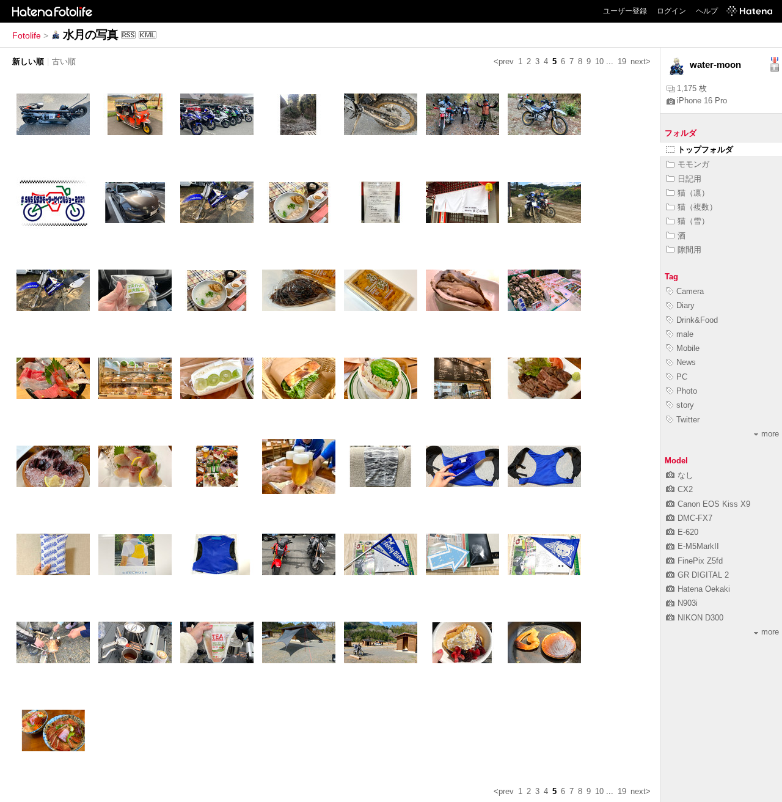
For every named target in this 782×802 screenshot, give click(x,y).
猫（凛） (693, 192)
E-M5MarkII (698, 546)
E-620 (688, 532)
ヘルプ (707, 11)
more (770, 433)
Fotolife (26, 35)
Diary (685, 305)
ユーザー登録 (625, 11)
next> (640, 61)
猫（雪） (693, 221)
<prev (504, 61)
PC (681, 376)
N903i (688, 603)
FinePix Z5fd (700, 560)
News (686, 362)
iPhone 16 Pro (702, 100)
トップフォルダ (705, 149)
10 (599, 61)
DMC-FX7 (695, 518)
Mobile (688, 348)
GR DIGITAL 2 (703, 574)
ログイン (671, 11)
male (684, 334)
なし (685, 475)
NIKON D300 (700, 617)
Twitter (688, 419)
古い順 (64, 61)
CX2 (685, 489)
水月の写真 (90, 34)
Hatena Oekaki (704, 589)
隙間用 (689, 249)
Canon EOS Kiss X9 (714, 504)
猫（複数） (697, 207)
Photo (686, 390)
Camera (690, 291)
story (685, 405)
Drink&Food (697, 320)
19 (622, 61)
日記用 (689, 178)
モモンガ (693, 164)
